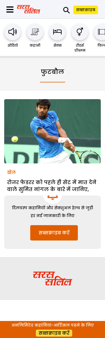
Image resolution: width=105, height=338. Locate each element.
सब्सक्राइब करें (54, 233)
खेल (11, 172)
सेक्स (57, 45)
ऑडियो (13, 45)
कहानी (35, 45)
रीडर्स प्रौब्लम (79, 48)
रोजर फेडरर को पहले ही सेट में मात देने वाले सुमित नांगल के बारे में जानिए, (51, 186)
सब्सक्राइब (85, 10)
